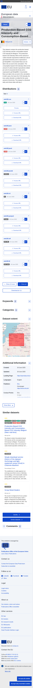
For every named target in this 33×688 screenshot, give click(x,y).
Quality (15, 514)
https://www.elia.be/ (23, 388)
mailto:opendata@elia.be (24, 397)
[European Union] (15, 642)
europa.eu (15, 646)
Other (5, 578)
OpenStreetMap (16, 356)
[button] (26, 1)
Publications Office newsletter (10, 606)
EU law (3, 616)
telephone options (13, 656)
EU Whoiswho (5, 624)
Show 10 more (10, 284)
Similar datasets (15, 519)
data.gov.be (8, 41)
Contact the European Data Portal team (13, 563)
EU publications (6, 627)
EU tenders (4, 619)
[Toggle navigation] (30, 16)
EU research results (7, 622)
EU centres (17, 660)
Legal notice (5, 588)
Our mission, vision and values (10, 604)
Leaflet (9, 356)
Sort (5, 94)
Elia (18, 384)
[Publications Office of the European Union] (15, 546)
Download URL (17, 117)
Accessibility (5, 593)
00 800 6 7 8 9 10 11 (12, 654)
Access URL (17, 113)
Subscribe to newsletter (8, 566)
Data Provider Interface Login (10, 630)
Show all (23, 284)
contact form (13, 658)
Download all (15, 290)
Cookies (3, 590)
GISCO (28, 356)
